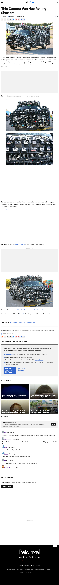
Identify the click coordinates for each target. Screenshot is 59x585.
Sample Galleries (39, 359)
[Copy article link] (24, 19)
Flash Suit (22, 313)
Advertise (26, 564)
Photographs (13, 321)
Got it (52, 423)
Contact (20, 564)
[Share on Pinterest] (19, 19)
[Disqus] (29, 448)
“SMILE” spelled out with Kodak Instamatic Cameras (32, 309)
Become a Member (9, 353)
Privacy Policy (48, 567)
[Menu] (2, 2)
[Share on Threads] (10, 19)
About (31, 564)
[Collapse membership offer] (54, 348)
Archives (37, 564)
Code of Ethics (20, 567)
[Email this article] (22, 19)
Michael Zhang (20, 16)
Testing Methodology (38, 567)
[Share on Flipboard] (16, 19)
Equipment (9, 333)
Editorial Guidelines (11, 567)
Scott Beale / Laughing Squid (27, 321)
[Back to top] (54, 544)
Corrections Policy (28, 567)
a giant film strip (20, 244)
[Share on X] (8, 19)
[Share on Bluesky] (13, 19)
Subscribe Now (7, 485)
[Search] (56, 2)
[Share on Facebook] (5, 19)
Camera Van (13, 64)
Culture (5, 16)
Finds (13, 333)
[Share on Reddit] (2, 19)
